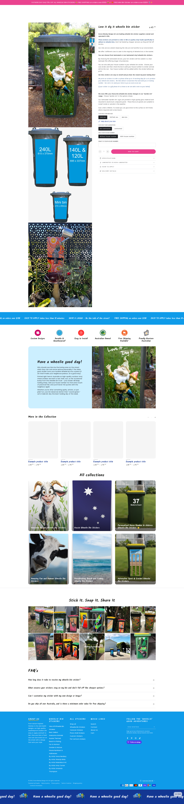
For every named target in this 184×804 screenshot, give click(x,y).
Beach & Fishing (55, 741)
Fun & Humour (54, 744)
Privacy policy (55, 783)
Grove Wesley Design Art (40, 780)
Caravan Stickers (76, 730)
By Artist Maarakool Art (58, 762)
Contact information (36, 785)
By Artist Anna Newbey (57, 756)
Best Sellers (53, 732)
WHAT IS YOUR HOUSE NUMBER (108, 141)
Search (93, 724)
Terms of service (66, 783)
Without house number (108, 137)
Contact (94, 727)
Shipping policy (77, 783)
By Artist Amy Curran (57, 765)
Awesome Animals (56, 735)
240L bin (103, 117)
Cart (92, 733)
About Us (94, 730)
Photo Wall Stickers (77, 733)
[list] (92, 336)
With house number (127, 137)
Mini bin (125, 117)
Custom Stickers (76, 736)
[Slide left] (150, 418)
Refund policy (45, 783)
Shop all (73, 724)
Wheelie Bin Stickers (77, 727)
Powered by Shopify (34, 783)
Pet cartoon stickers (77, 739)
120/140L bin (114, 117)
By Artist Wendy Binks (57, 759)
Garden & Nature (55, 747)
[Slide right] (154, 418)
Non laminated (105, 129)
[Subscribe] (155, 727)
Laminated (118, 129)
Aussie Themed (55, 738)
